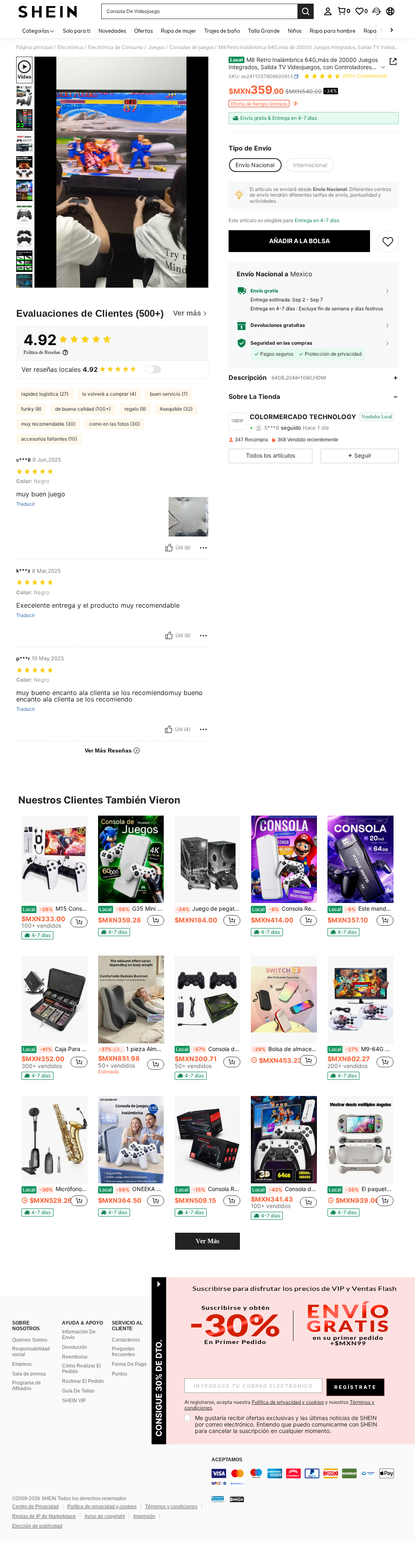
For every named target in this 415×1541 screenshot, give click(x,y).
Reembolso (75, 1357)
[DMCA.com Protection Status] (237, 1499)
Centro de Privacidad (35, 1506)
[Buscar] (305, 11)
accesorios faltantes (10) (49, 439)
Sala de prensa (29, 1374)
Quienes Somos (29, 1340)
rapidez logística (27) (44, 394)
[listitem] (54, 879)
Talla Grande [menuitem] (264, 31)
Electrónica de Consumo (115, 47)
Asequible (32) (176, 409)
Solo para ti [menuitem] (76, 31)
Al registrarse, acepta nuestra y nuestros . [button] (279, 1405)
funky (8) (31, 409)
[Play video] (121, 172)
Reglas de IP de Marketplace (44, 1516)
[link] (344, 11)
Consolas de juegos (191, 47)
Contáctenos (126, 1340)
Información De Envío (79, 1334)
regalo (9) (135, 409)
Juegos (156, 47)
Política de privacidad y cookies (102, 1506)
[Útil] (169, 548)
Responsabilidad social (31, 1351)
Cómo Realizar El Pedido (81, 1368)
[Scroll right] (391, 30)
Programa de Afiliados (26, 1385)
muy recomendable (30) (48, 424)
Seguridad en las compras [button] (281, 343)
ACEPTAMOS (227, 1460)
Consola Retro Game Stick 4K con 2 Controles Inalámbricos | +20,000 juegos (208, 1189)
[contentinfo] (311, 1478)
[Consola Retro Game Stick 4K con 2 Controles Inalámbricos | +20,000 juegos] (208, 1140)
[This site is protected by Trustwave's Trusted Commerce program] (218, 1499)
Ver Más (207, 1241)
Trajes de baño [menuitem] (222, 31)
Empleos (22, 1364)
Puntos (119, 1374)
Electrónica (70, 47)
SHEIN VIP (74, 1400)
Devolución (74, 1347)
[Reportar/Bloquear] (203, 548)
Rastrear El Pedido (83, 1381)
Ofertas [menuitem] (143, 31)
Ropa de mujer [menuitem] (178, 31)
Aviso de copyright (104, 1516)
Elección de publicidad (37, 1526)
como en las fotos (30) (114, 424)
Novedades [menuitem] (112, 31)
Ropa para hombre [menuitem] (332, 31)
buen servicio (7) (169, 394)
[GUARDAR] (388, 241)
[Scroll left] (382, 30)
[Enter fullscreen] (201, 281)
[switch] (153, 369)
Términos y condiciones (171, 1506)
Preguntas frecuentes (123, 1351)
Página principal (34, 47)
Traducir (25, 504)
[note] (37, 935)
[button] (376, 11)
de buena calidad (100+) (83, 409)
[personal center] (328, 11)
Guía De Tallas (78, 1391)
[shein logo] (47, 11)
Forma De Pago (129, 1364)
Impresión (144, 1516)
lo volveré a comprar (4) (109, 394)
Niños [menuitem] (295, 31)
